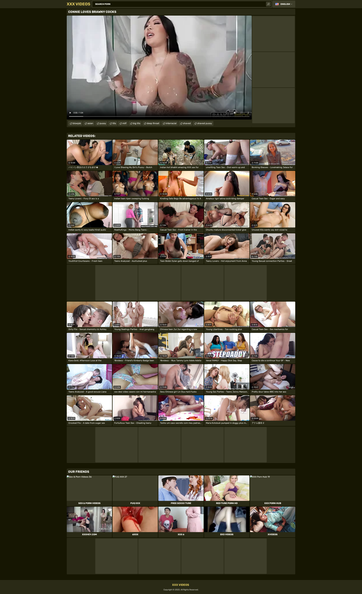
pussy (103, 123)
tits (114, 123)
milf (124, 123)
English (285, 4)
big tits (136, 123)
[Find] (268, 4)
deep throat (153, 123)
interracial (171, 123)
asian (90, 123)
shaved (187, 123)
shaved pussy (204, 123)
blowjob (77, 123)
